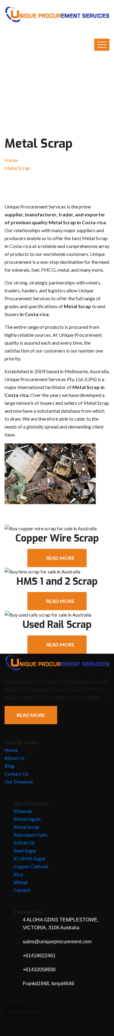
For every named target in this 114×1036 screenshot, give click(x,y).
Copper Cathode (31, 866)
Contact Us (16, 773)
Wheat (21, 882)
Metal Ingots (27, 819)
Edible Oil (24, 842)
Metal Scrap (26, 827)
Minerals (23, 811)
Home (11, 160)
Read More (31, 715)
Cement (22, 890)
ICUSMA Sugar (30, 858)
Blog (10, 766)
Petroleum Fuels (30, 835)
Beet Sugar (25, 850)
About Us (15, 758)
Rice (18, 874)
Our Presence (19, 781)
